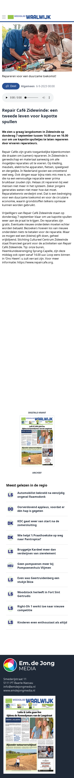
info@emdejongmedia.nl (19, 687)
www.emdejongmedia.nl (19, 690)
